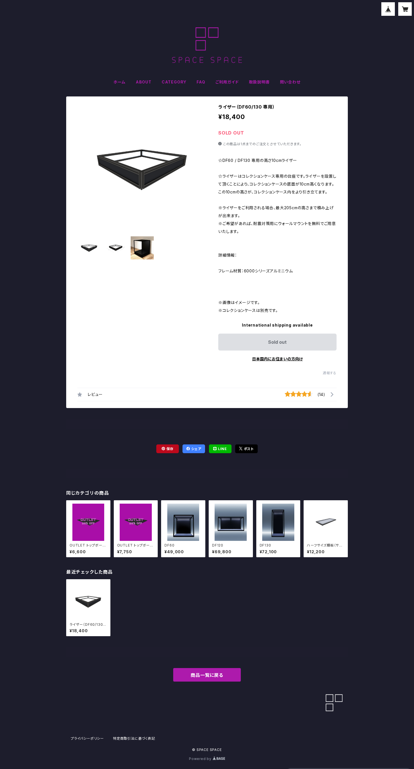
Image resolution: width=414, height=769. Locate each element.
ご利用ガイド (227, 82)
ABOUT (144, 82)
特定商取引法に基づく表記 (134, 738)
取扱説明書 (259, 82)
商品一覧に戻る (207, 675)
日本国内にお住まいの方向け (277, 358)
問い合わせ (290, 82)
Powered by (201, 759)
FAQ (201, 82)
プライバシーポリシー (87, 738)
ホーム (119, 82)
